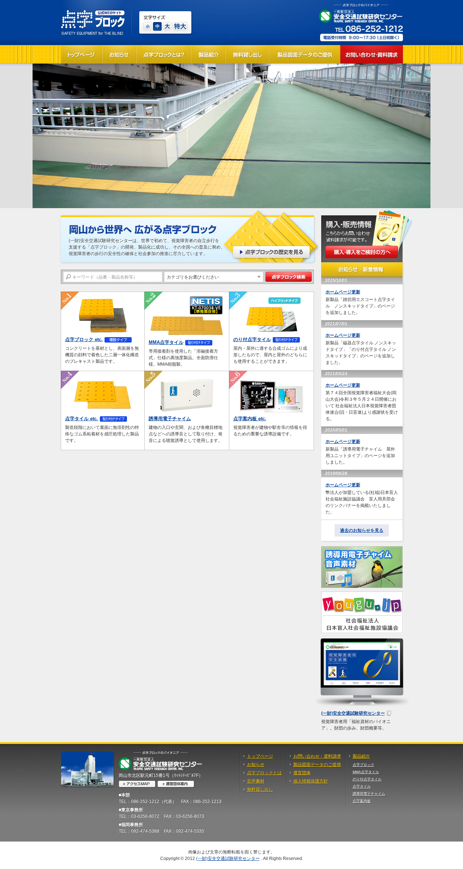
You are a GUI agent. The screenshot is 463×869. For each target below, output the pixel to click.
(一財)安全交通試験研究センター (353, 713)
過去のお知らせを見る (361, 530)
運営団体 (302, 772)
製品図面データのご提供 (317, 764)
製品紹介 (361, 756)
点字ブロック (363, 765)
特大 (180, 26)
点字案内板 (362, 801)
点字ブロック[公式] (93, 19)
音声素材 (255, 781)
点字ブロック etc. (84, 339)
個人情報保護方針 (310, 781)
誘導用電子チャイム (170, 418)
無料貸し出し (260, 789)
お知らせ (255, 764)
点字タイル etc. (81, 418)
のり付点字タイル (252, 339)
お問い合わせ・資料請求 (317, 756)
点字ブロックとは (264, 772)
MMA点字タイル (166, 342)
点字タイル (362, 786)
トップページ (260, 756)
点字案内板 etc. (249, 418)
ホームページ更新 (343, 291)
